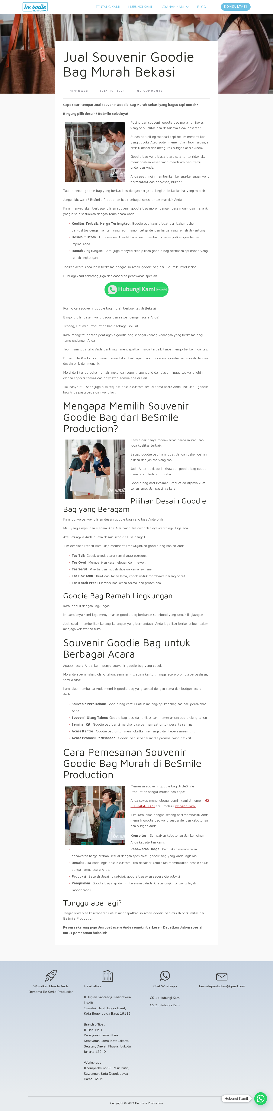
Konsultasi (235, 6)
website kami (185, 806)
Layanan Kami (172, 7)
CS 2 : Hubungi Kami (165, 1005)
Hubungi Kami (140, 7)
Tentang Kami (108, 7)
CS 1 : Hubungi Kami (165, 997)
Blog (201, 7)
